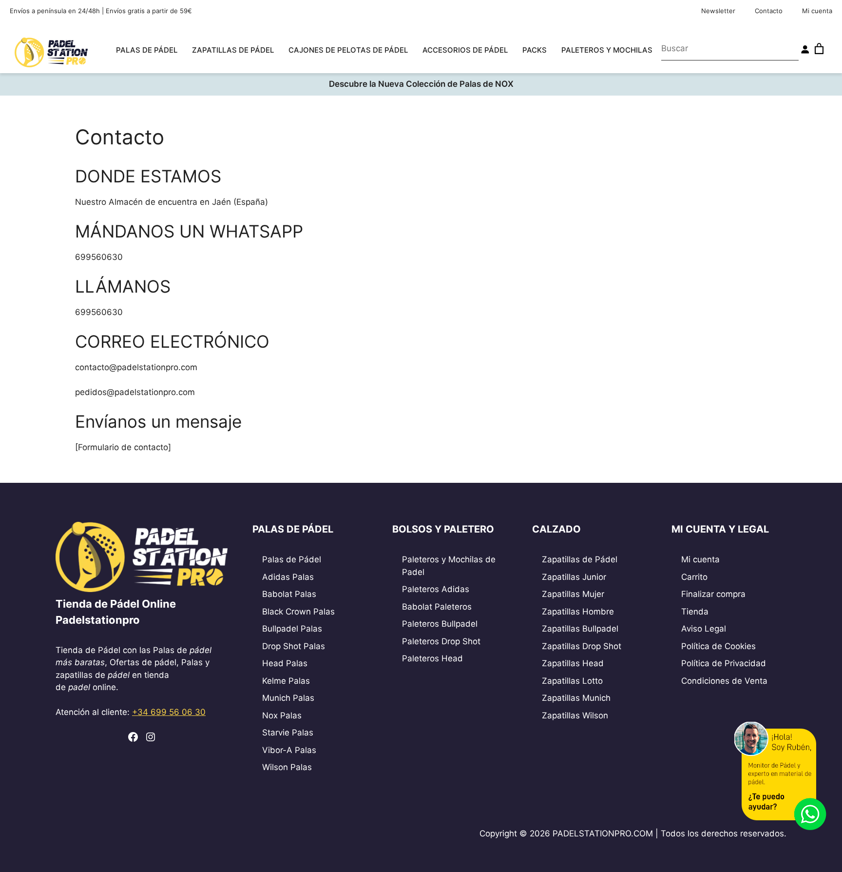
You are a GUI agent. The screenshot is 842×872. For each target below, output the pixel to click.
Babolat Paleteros (437, 607)
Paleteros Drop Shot (441, 641)
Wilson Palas (287, 767)
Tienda (694, 611)
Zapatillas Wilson (575, 715)
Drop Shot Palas (293, 646)
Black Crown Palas (298, 611)
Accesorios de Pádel (465, 50)
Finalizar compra (713, 594)
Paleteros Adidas (435, 589)
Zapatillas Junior (574, 577)
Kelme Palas (286, 681)
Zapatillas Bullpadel (580, 629)
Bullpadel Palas (292, 629)
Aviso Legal (703, 629)
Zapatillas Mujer (573, 594)
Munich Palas (288, 698)
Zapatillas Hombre (578, 611)
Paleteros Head (432, 658)
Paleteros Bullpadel (440, 624)
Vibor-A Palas (289, 750)
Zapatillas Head (573, 663)
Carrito (694, 577)
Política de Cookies (718, 646)
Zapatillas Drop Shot (581, 646)
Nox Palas (282, 715)
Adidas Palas (288, 577)
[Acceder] (805, 49)
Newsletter (718, 11)
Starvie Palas (287, 732)
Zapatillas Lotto (572, 681)
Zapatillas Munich (576, 698)
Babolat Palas (289, 594)
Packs (534, 50)
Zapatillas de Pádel (233, 50)
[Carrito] (819, 48)
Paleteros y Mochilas (606, 50)
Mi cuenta (817, 11)
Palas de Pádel (146, 50)
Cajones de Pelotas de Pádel (348, 50)
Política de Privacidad (723, 663)
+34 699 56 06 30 (169, 712)
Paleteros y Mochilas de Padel (449, 566)
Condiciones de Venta (724, 681)
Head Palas (284, 663)
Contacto (769, 11)
